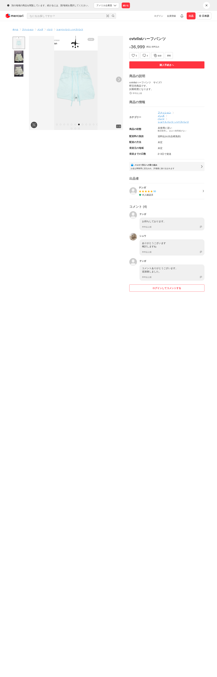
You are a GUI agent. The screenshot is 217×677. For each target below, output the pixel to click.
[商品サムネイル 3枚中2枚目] (19, 57)
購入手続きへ (167, 65)
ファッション (28, 29)
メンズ (40, 29)
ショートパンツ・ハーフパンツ (69, 29)
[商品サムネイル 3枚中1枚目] (19, 43)
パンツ (50, 29)
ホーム (15, 29)
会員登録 (171, 15)
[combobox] (71, 16)
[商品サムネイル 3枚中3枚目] (19, 70)
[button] (107, 16)
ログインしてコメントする (167, 288)
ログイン (158, 15)
